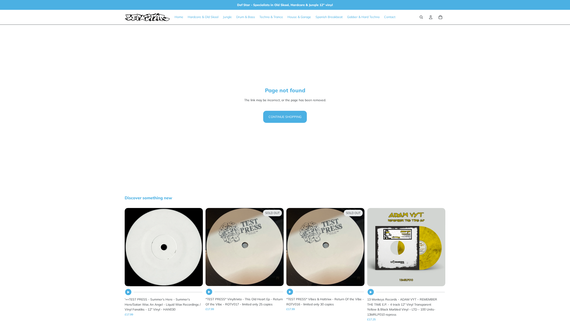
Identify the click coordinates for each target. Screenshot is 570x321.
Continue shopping (285, 117)
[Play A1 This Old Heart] (209, 292)
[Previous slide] (374, 247)
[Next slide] (438, 247)
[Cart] (440, 17)
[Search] (421, 17)
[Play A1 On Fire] (290, 292)
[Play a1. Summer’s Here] (128, 292)
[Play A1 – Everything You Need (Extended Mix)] (371, 292)
